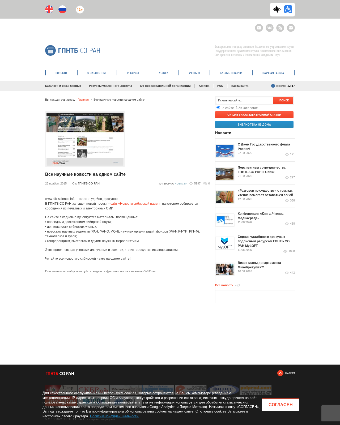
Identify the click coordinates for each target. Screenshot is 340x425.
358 (292, 200)
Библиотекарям (231, 73)
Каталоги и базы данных (63, 85)
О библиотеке (97, 73)
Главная (83, 99)
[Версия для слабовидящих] (278, 9)
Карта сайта (239, 85)
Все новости (224, 285)
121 (292, 154)
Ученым (194, 73)
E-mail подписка (291, 28)
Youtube (259, 25)
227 (292, 177)
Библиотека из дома (254, 124)
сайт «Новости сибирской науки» (135, 203)
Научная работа (273, 73)
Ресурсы (133, 73)
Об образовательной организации (165, 85)
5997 (197, 183)
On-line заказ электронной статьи (254, 115)
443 (292, 272)
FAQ (220, 85)
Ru (62, 9)
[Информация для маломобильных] (288, 9)
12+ (79, 7)
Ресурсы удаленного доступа (110, 85)
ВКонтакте (270, 25)
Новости (61, 73)
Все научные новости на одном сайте (85, 174)
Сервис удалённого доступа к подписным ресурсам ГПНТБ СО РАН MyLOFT (264, 241)
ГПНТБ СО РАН (89, 183)
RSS (279, 25)
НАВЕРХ (290, 373)
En (49, 9)
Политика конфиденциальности (114, 416)
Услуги (163, 73)
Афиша (204, 85)
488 (292, 223)
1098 (291, 251)
